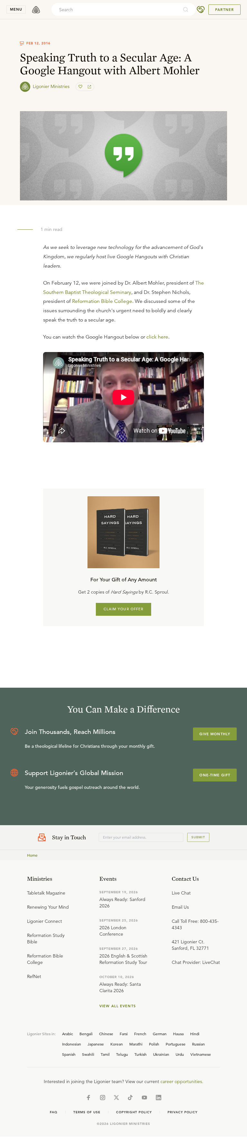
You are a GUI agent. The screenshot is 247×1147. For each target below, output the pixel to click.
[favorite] (81, 87)
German (160, 1033)
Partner (224, 9)
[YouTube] (144, 1097)
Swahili (88, 1054)
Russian (198, 1043)
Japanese (95, 1043)
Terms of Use (86, 1112)
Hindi (194, 1033)
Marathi (135, 1043)
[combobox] (115, 9)
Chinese (106, 1033)
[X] (116, 1097)
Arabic (67, 1033)
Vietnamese (200, 1054)
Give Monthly (214, 734)
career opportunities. (181, 1081)
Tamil (105, 1054)
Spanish (69, 1054)
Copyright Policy (134, 1112)
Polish (154, 1043)
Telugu (122, 1054)
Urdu (180, 1054)
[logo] (36, 9)
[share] (89, 87)
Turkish (140, 1054)
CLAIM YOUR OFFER (124, 609)
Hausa (178, 1033)
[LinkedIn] (158, 1097)
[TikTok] (130, 1097)
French (140, 1033)
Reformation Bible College (102, 301)
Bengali (86, 1033)
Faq (54, 1112)
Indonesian (71, 1043)
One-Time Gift (214, 775)
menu (16, 9)
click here (157, 337)
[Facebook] (88, 1097)
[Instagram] (102, 1097)
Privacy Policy (182, 1112)
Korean (116, 1043)
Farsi (124, 1033)
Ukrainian (161, 1054)
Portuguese (176, 1043)
